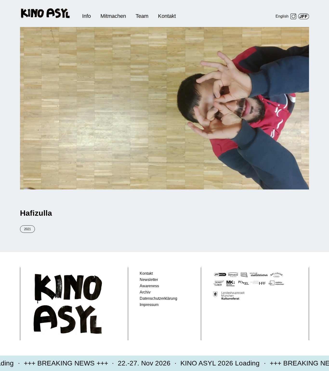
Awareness (149, 286)
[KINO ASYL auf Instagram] (293, 16)
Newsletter (149, 280)
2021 (27, 229)
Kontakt (167, 16)
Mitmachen (113, 16)
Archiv (145, 292)
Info (86, 16)
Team (142, 16)
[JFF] (303, 16)
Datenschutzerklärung (158, 298)
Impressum (149, 305)
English (282, 16)
